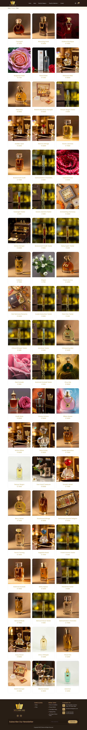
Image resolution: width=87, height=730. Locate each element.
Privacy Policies (52, 707)
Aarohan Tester (43, 348)
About (35, 3)
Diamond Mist (68, 76)
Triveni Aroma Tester (67, 553)
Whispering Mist (67, 348)
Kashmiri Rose (68, 178)
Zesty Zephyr (43, 587)
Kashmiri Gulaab (19, 587)
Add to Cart (17, 35)
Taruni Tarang (19, 553)
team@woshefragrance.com (72, 708)
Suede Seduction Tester (43, 314)
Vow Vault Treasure (43, 484)
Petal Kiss (19, 110)
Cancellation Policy (53, 709)
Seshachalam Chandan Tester (43, 179)
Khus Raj (68, 382)
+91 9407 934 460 (69, 712)
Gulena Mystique (68, 41)
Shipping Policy (52, 711)
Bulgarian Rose (19, 76)
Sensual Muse (19, 621)
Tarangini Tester (19, 212)
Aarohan (68, 689)
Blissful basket (43, 689)
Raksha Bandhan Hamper (43, 110)
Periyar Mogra (19, 484)
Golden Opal (19, 144)
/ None (17, 8)
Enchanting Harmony (67, 212)
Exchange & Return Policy (53, 714)
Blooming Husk (43, 41)
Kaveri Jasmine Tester (43, 212)
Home (30, 3)
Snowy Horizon (43, 416)
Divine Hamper (19, 246)
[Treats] (13, 3)
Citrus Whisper (43, 655)
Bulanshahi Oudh (19, 178)
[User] (75, 3)
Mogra (43, 280)
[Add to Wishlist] (23, 35)
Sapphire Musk (43, 553)
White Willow (19, 450)
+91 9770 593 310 (69, 713)
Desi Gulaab (19, 382)
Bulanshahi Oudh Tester (43, 246)
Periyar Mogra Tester (67, 110)
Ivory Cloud (19, 655)
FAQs (36, 707)
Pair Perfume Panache (19, 314)
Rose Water (43, 76)
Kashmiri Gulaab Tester (43, 382)
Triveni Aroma (68, 280)
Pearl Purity (43, 450)
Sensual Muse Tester (43, 621)
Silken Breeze (67, 416)
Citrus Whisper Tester (19, 348)
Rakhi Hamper (19, 689)
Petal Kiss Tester (67, 314)
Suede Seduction (68, 450)
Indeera (19, 280)
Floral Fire (67, 655)
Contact (62, 3)
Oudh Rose (19, 416)
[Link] (19, 707)
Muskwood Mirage (43, 518)
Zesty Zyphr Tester (67, 246)
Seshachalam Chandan (67, 621)
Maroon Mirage (43, 144)
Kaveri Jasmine (67, 144)
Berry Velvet (19, 518)
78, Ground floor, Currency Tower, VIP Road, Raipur (71, 705)
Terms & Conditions (53, 704)
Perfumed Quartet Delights (67, 518)
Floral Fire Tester (67, 587)
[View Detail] (19, 26)
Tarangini (19, 41)
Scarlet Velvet (68, 484)
